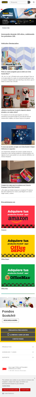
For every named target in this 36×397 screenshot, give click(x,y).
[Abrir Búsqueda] (33, 2)
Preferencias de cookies (15, 368)
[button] (8, 393)
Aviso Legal (12, 367)
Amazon (3, 230)
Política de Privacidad (21, 367)
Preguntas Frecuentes (18, 330)
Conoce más (6, 28)
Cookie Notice (6, 385)
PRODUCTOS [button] (7, 347)
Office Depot (5, 259)
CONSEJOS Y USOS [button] (9, 352)
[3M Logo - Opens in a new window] (4, 2)
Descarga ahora (10, 320)
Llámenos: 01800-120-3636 (19, 335)
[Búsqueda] (29, 2)
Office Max (4, 288)
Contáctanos (18, 339)
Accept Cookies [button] (25, 389)
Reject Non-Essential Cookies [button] (11, 389)
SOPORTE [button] (5, 357)
